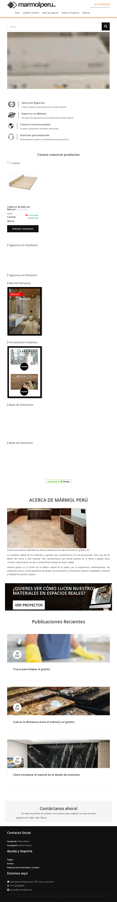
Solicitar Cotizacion (22, 228)
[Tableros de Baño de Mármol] (23, 182)
